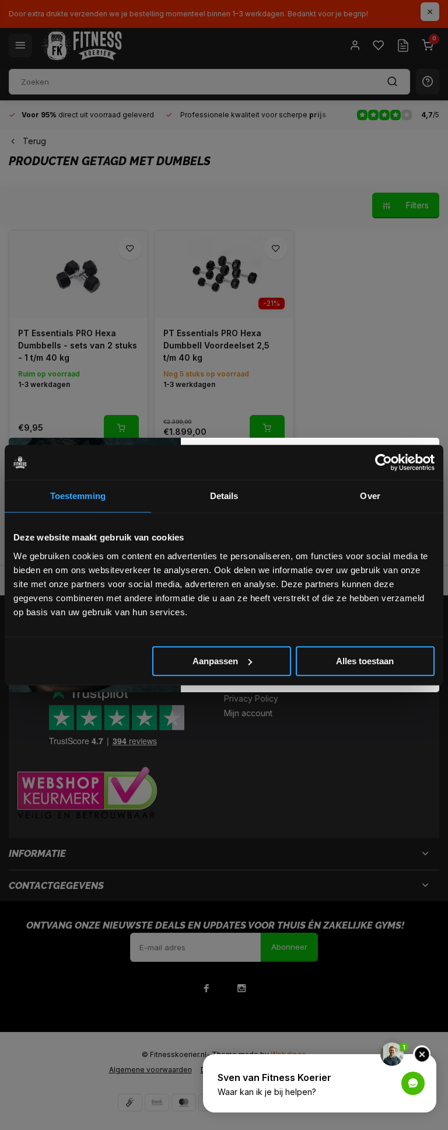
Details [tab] (224, 496)
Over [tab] (370, 496)
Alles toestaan (365, 661)
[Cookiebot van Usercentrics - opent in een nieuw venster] (383, 462)
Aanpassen (215, 661)
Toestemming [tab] (78, 496)
